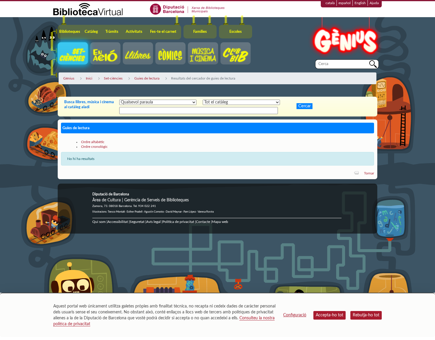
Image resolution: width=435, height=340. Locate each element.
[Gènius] (345, 38)
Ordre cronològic (94, 146)
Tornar (369, 173)
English (360, 3)
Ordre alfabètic (92, 142)
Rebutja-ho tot (366, 315)
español (345, 3)
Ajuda (374, 3)
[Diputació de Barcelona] (187, 9)
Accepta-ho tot (329, 315)
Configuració (294, 315)
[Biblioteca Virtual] (88, 9)
